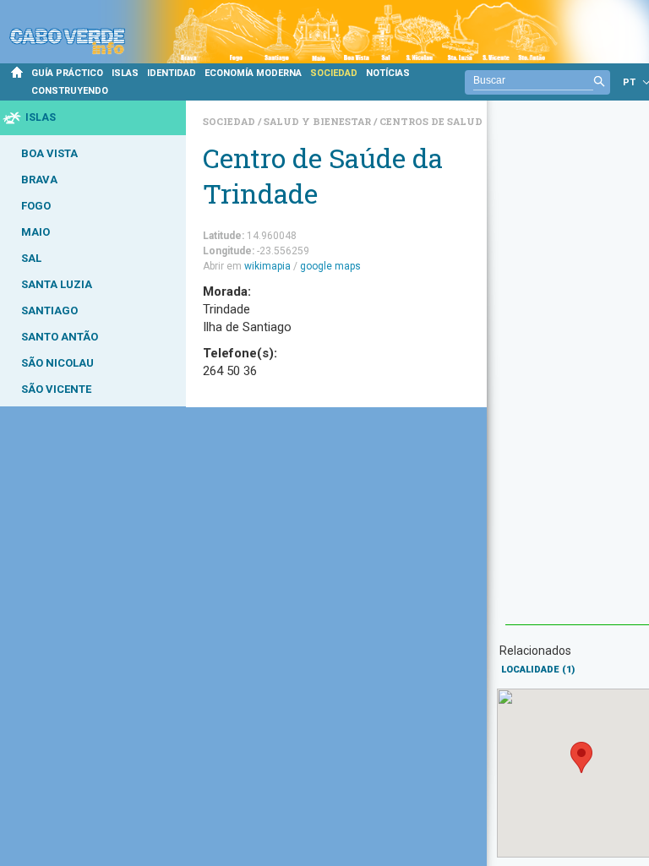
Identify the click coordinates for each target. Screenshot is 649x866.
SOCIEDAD (333, 73)
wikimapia (267, 266)
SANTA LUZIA (56, 284)
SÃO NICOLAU (57, 363)
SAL (31, 258)
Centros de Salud (431, 121)
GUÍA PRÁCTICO (67, 73)
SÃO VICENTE (56, 389)
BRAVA (39, 179)
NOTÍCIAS (388, 73)
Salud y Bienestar (319, 121)
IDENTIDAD (171, 73)
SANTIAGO (49, 310)
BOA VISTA (49, 153)
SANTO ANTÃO (59, 336)
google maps (330, 266)
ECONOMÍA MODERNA (253, 73)
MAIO (35, 232)
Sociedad (230, 121)
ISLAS (125, 73)
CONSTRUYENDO (69, 90)
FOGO (36, 205)
